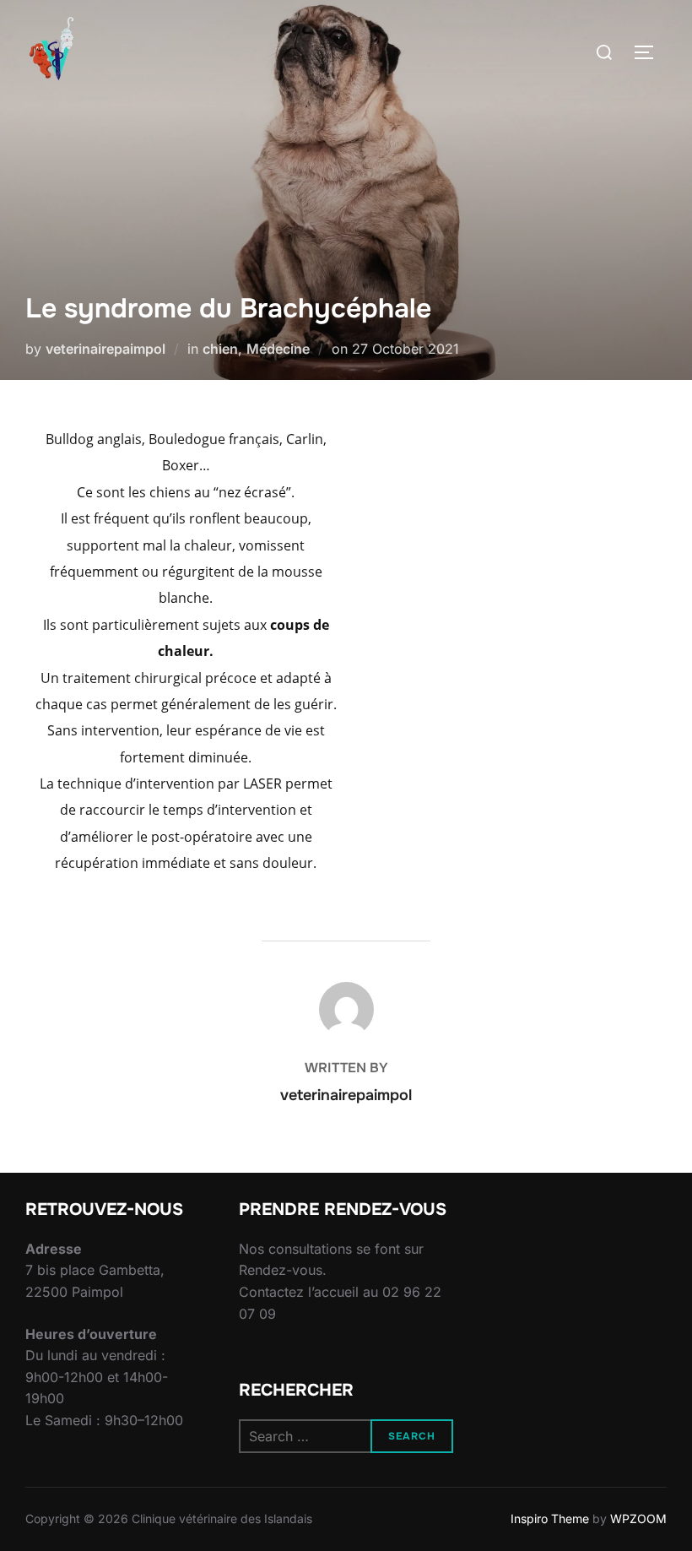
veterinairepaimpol (105, 348)
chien (220, 348)
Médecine (278, 348)
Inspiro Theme (550, 1518)
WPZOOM (638, 1518)
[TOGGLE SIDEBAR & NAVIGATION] (650, 52)
